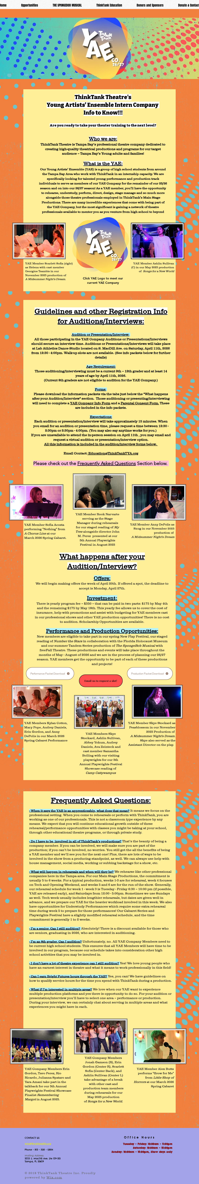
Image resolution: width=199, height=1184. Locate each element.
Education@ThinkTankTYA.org (113, 453)
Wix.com (54, 1177)
